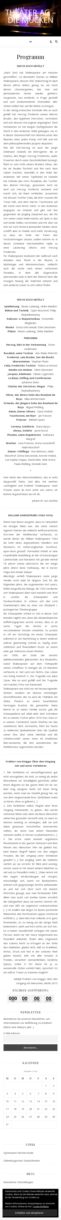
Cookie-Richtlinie (41, 1206)
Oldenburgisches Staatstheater (21, 1160)
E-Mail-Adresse (11, 1033)
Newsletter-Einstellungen (18, 1182)
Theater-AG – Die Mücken (30, 16)
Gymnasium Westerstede (18, 1152)
